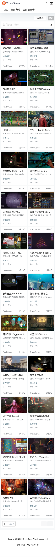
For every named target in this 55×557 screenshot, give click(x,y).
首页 (6, 9)
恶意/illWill (8, 498)
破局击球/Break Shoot (14, 457)
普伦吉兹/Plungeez (12, 293)
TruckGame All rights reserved (35, 539)
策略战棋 (33, 261)
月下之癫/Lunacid (11, 416)
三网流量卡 (29, 9)
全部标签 (40, 18)
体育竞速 (33, 424)
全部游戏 (15, 9)
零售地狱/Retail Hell (13, 171)
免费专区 (6, 138)
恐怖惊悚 (33, 383)
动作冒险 (6, 97)
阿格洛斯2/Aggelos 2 (13, 334)
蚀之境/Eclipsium (38, 171)
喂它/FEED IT (36, 375)
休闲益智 (6, 56)
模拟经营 (33, 56)
